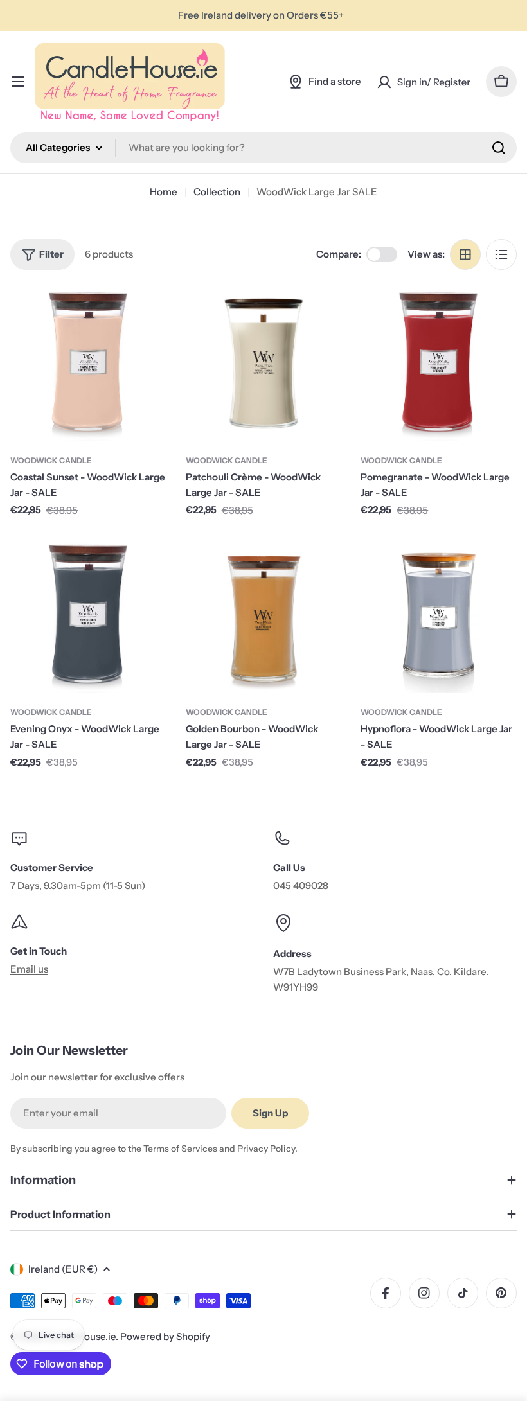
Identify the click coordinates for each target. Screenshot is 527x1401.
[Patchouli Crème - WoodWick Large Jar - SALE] (264, 363)
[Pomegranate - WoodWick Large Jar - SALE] (439, 363)
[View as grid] (465, 254)
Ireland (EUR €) (63, 1269)
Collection (216, 192)
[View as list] (501, 254)
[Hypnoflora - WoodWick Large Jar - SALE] (439, 616)
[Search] (498, 147)
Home (163, 192)
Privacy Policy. (267, 1148)
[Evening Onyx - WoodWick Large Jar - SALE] (88, 616)
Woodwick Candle (51, 460)
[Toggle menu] (18, 81)
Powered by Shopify (165, 1336)
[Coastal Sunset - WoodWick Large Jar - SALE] (88, 363)
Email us (29, 969)
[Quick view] (147, 313)
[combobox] (263, 147)
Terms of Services (180, 1148)
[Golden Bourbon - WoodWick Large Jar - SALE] (264, 616)
